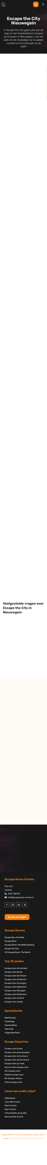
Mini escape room (12, 1071)
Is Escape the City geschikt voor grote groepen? (22, 657)
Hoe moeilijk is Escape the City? (21, 667)
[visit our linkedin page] (19, 905)
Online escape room (13, 1082)
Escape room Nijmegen (15, 990)
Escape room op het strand (17, 1060)
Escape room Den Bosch (16, 975)
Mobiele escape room (14, 1074)
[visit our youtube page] (25, 905)
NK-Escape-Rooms (13, 1078)
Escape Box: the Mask (14, 937)
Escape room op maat (14, 1063)
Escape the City (23, 583)
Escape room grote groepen (17, 1052)
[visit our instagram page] (13, 905)
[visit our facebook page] (7, 905)
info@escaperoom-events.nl (21, 897)
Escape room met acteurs (16, 1056)
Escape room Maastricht (16, 987)
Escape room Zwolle (14, 1002)
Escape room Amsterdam (16, 968)
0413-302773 (14, 893)
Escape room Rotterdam (16, 994)
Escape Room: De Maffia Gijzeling (19, 945)
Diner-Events (11, 1105)
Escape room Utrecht (14, 998)
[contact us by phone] (36, 4)
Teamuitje (9, 1029)
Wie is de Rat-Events (14, 1117)
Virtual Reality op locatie (15, 1113)
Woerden (10, 757)
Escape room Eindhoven (16, 979)
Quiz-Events (10, 1109)
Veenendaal (11, 760)
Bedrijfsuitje (10, 1018)
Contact (8, 890)
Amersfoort (11, 753)
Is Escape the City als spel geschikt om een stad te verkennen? (23, 643)
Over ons (9, 886)
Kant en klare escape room (17, 1067)
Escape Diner (11, 941)
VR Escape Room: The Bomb (17, 952)
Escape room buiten (14, 1048)
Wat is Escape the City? (17, 632)
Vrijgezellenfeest (12, 1032)
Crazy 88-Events (12, 1102)
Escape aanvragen (17, 917)
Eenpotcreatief (37, 1138)
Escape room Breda (13, 972)
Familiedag (9, 1021)
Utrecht (10, 749)
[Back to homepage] (3, 4)
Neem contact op (14, 780)
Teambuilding (11, 1025)
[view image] (23, 266)
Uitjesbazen (10, 1098)
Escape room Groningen (15, 983)
